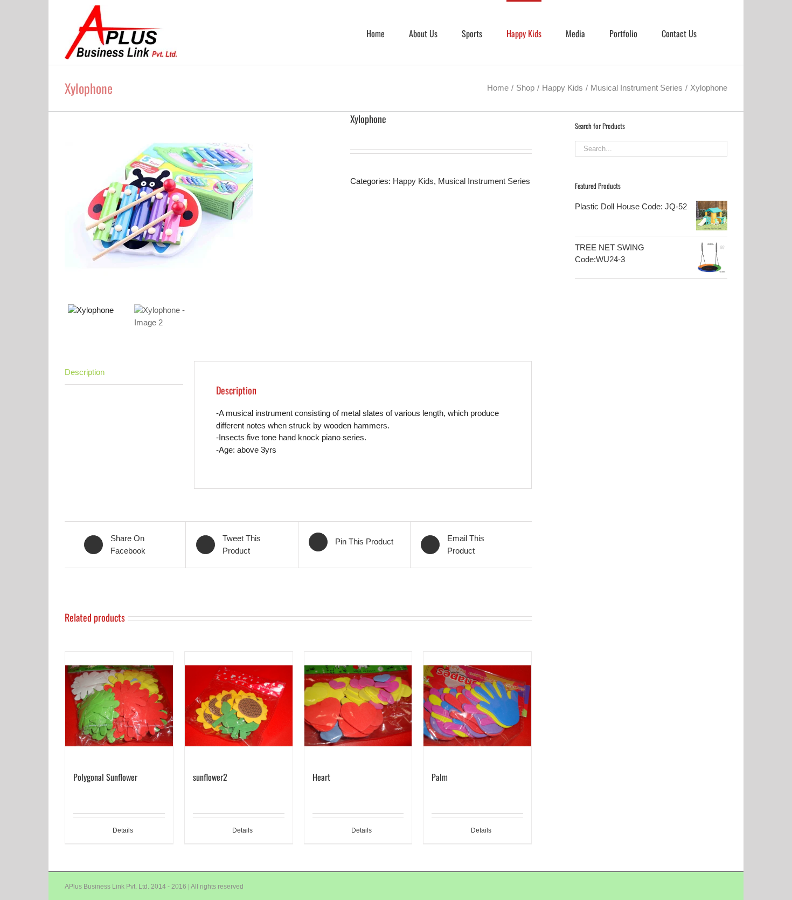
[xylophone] (199, 206)
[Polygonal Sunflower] (119, 706)
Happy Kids (413, 181)
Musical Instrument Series (484, 181)
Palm (440, 777)
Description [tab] (85, 372)
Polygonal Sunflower (105, 777)
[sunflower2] (239, 706)
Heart (321, 777)
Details (123, 830)
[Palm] (477, 706)
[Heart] (358, 706)
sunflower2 (210, 777)
